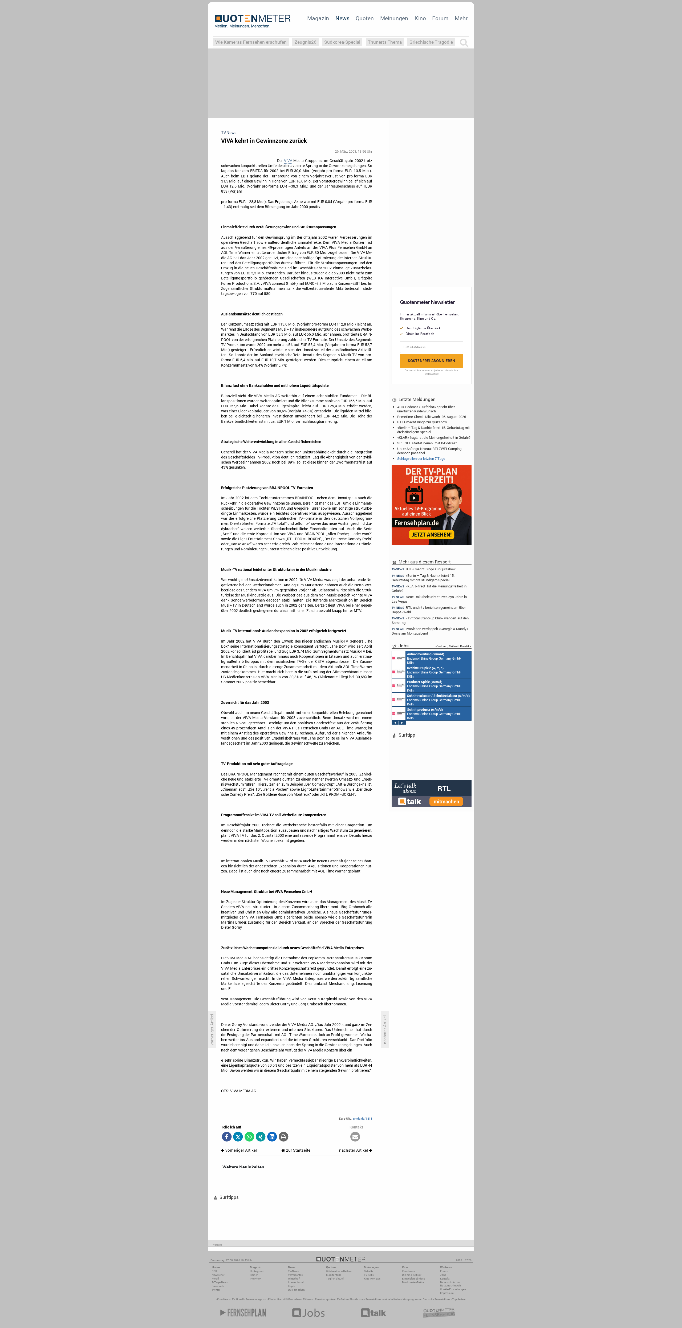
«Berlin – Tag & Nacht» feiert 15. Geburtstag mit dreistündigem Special (433, 429)
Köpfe (291, 1286)
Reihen (254, 1275)
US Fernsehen (292, 1299)
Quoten (365, 18)
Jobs (443, 1275)
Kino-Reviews (372, 1278)
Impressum (447, 1293)
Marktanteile (333, 1275)
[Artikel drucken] (283, 1137)
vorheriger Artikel (240, 1150)
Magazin (318, 18)
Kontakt (444, 1278)
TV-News (293, 1271)
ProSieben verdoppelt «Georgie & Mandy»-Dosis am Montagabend (430, 631)
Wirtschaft (294, 1278)
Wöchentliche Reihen (339, 1271)
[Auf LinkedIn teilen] (272, 1137)
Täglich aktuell (335, 1278)
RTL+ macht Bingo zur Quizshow (422, 422)
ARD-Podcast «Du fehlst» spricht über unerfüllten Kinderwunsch (426, 408)
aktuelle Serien (392, 1299)
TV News (308, 1299)
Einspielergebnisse (413, 1278)
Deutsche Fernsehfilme (436, 1299)
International (296, 1282)
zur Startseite (297, 1150)
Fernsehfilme (373, 1299)
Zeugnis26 (305, 42)
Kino (420, 18)
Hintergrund (257, 1271)
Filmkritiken (275, 1299)
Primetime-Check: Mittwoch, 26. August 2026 (431, 416)
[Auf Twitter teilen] (238, 1137)
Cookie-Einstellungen (453, 1289)
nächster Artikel (354, 1150)
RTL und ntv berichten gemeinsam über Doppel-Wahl (429, 609)
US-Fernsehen (296, 1290)
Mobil (215, 1278)
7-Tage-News (220, 1282)
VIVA (288, 160)
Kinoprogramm (412, 1299)
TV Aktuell (238, 1299)
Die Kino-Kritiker (411, 1275)
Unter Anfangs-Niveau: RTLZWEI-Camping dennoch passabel (429, 450)
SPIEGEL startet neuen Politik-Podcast (427, 443)
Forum (440, 18)
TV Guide (342, 1299)
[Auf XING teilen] (260, 1137)
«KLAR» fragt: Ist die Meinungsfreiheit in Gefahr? (433, 437)
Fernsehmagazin (256, 1299)
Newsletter (218, 1275)
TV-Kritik (369, 1275)
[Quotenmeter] (252, 21)
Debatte (368, 1271)
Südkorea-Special (342, 42)
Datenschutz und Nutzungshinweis (450, 1284)
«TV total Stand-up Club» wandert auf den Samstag (430, 620)
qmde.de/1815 (362, 1118)
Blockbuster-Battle (413, 1282)
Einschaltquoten (325, 1299)
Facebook (218, 1286)
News (342, 18)
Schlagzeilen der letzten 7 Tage (421, 458)
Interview (255, 1278)
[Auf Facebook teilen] (227, 1137)
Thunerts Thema (385, 42)
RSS (214, 1271)
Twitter (216, 1290)
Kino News (223, 1299)
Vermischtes (295, 1275)
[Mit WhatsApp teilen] (249, 1137)
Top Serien (458, 1299)
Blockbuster (357, 1299)
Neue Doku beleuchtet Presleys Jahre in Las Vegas (429, 599)
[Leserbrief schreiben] (355, 1137)
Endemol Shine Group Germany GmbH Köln (434, 658)
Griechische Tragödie (431, 42)
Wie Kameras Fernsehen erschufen (251, 42)
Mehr (461, 18)
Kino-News (408, 1271)
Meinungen (394, 18)
